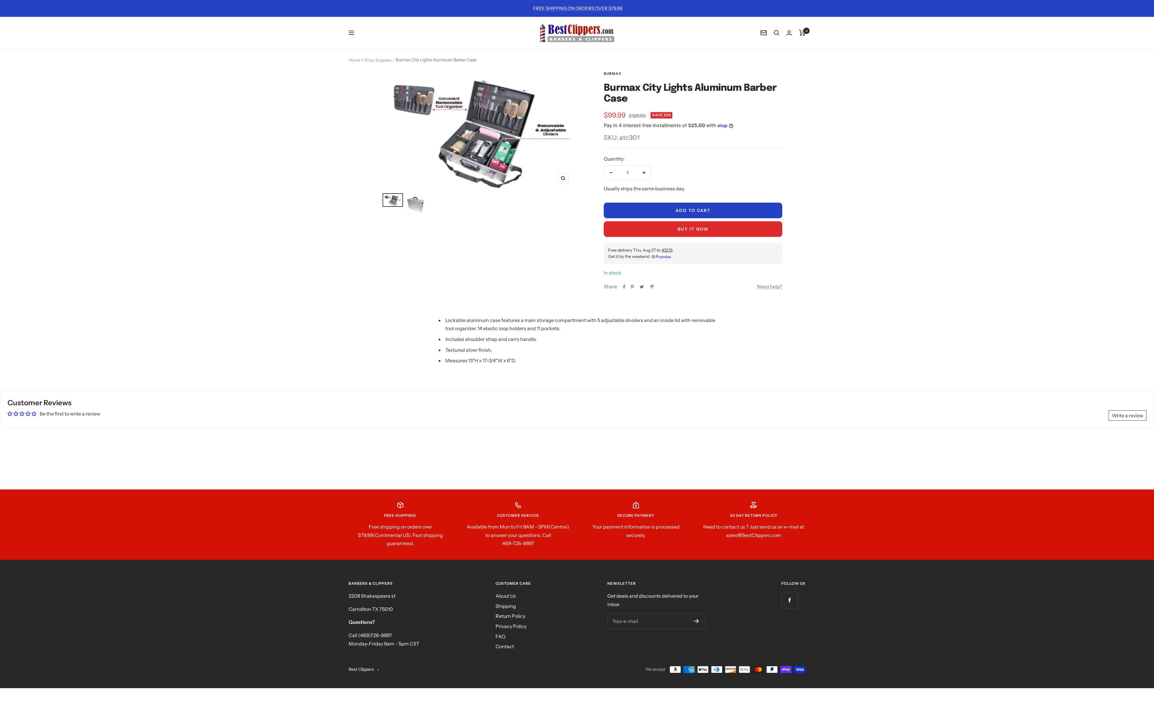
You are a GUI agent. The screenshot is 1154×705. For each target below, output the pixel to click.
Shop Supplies (378, 60)
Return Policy (510, 616)
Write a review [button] (1127, 415)
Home (354, 60)
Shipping (506, 606)
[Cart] (802, 33)
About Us (506, 596)
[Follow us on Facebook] (789, 600)
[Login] (789, 32)
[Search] (776, 32)
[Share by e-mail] (652, 287)
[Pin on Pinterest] (632, 287)
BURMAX (612, 73)
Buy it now (693, 229)
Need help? (769, 287)
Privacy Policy (511, 626)
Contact (505, 646)
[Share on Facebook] (624, 287)
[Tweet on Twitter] (641, 287)
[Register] (696, 621)
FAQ (500, 636)
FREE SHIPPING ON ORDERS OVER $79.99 (577, 8)
